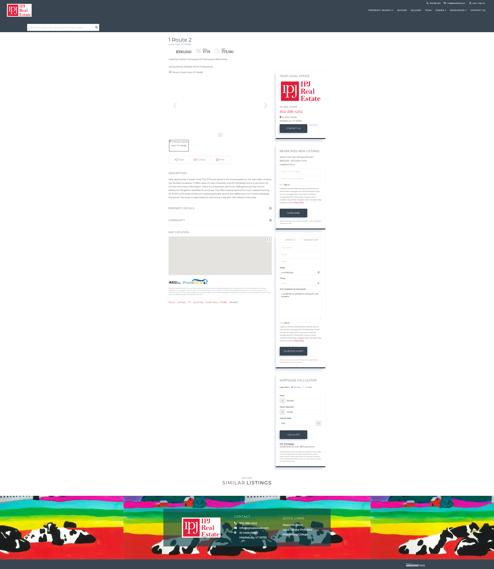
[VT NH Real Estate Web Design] (415, 564)
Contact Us (293, 128)
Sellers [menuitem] (416, 10)
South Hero (212, 302)
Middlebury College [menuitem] (295, 534)
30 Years (297, 387)
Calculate (293, 434)
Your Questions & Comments (293, 289)
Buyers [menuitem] (402, 10)
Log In (474, 3)
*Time (282, 278)
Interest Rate (285, 418)
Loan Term (284, 387)
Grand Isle (198, 302)
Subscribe (293, 213)
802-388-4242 (435, 3)
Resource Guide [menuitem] (293, 525)
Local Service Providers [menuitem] (297, 529)
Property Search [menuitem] (379, 10)
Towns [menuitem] (439, 10)
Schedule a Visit (311, 240)
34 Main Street (253, 535)
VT (189, 302)
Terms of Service (292, 362)
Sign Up (482, 3)
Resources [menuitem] (457, 10)
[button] (96, 27)
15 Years (308, 387)
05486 (223, 302)
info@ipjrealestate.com (456, 3)
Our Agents (313, 125)
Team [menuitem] (428, 10)
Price (282, 395)
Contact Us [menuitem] (478, 10)
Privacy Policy (298, 203)
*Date (282, 268)
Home (172, 302)
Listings (181, 302)
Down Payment (287, 407)
